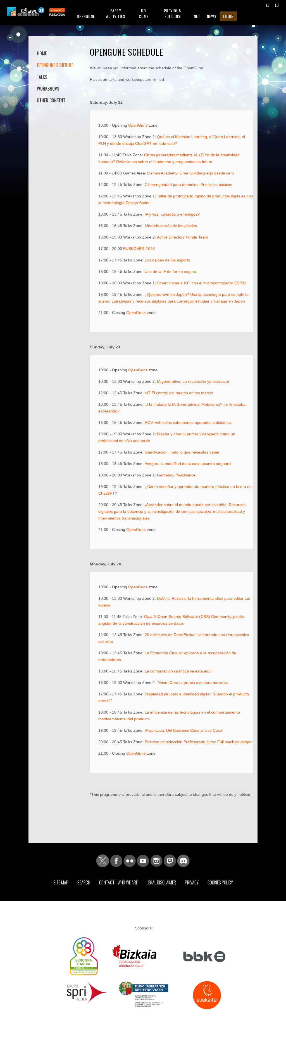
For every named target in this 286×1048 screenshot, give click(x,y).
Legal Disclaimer (161, 882)
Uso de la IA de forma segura (170, 271)
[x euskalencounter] (102, 860)
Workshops (48, 88)
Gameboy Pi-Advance (176, 475)
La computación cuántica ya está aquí (178, 671)
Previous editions (172, 13)
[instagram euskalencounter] (156, 860)
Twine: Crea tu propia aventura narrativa (192, 682)
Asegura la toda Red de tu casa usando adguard (188, 463)
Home (42, 53)
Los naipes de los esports (167, 260)
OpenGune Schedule (55, 65)
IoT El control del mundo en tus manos (179, 393)
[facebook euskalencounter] (116, 860)
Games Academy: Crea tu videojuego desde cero (190, 173)
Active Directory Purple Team (182, 237)
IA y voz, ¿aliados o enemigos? (172, 214)
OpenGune (138, 125)
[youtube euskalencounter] (143, 860)
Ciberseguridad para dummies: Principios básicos (188, 184)
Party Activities (115, 13)
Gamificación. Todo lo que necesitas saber (182, 452)
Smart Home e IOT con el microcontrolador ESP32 (201, 283)
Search (83, 882)
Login (228, 16)
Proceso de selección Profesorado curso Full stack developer (199, 742)
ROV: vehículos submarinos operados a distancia (188, 422)
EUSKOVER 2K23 (139, 248)
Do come (144, 13)
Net (197, 16)
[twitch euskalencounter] (170, 860)
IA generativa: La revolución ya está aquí (193, 381)
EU (277, 5)
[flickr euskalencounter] (129, 860)
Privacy (192, 882)
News (211, 16)
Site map (60, 882)
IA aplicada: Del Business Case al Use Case (183, 730)
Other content (51, 100)
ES (267, 5)
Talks (42, 77)
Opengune (86, 16)
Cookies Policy (220, 882)
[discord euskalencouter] (183, 860)
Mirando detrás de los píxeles (171, 225)
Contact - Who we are (118, 882)
